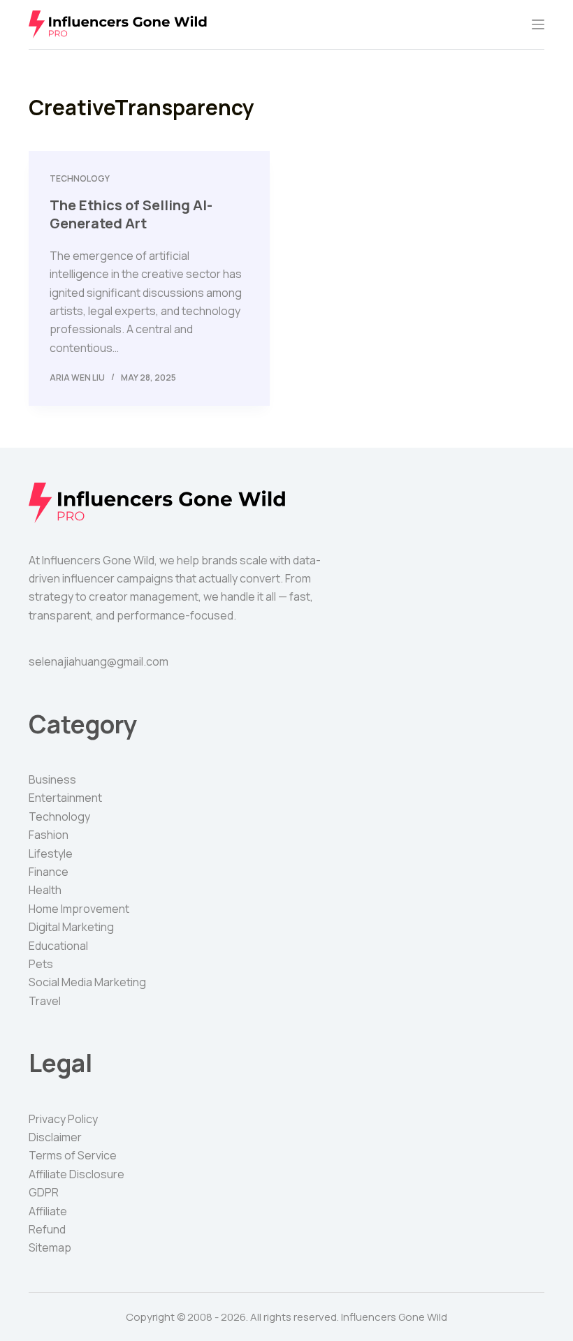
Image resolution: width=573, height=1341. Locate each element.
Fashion (48, 834)
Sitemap (50, 1247)
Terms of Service (73, 1155)
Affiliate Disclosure (76, 1174)
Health (45, 889)
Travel (45, 1001)
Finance (48, 871)
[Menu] (538, 24)
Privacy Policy (63, 1119)
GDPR (44, 1192)
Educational (58, 945)
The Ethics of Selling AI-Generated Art (131, 214)
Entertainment (65, 797)
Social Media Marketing (87, 982)
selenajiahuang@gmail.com (98, 661)
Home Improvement (79, 908)
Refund (47, 1229)
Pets (41, 964)
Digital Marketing (71, 927)
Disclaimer (55, 1137)
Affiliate (48, 1211)
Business (52, 779)
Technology (80, 178)
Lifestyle (51, 853)
